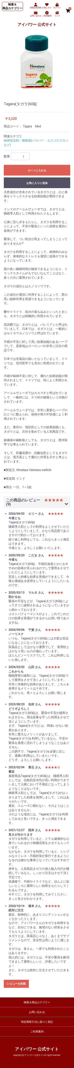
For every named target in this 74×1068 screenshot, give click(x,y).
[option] (37, 61)
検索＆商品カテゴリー (37, 1002)
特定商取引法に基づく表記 (37, 1021)
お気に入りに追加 (37, 182)
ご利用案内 (37, 1031)
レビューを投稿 (16, 983)
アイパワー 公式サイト (37, 24)
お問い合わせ (37, 1012)
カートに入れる (37, 170)
